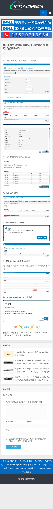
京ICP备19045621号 (26, 479)
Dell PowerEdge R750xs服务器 (22, 468)
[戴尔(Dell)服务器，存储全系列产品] (26, 24)
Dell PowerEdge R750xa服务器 (18, 465)
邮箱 (29, 421)
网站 (7, 430)
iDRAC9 (24, 333)
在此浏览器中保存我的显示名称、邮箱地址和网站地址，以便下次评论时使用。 (27, 440)
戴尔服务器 (8, 335)
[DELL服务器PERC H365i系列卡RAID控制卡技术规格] (8, 354)
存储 (31, 61)
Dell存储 (38, 461)
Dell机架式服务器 (10, 461)
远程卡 (18, 335)
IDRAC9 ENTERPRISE (39, 333)
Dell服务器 (14, 333)
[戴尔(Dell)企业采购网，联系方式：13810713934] (26, 37)
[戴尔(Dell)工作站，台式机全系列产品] (26, 31)
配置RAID (28, 335)
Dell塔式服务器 (26, 461)
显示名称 (10, 421)
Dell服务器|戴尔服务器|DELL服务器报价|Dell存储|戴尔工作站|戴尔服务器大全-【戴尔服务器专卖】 (26, 5)
